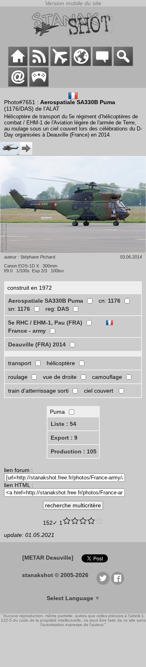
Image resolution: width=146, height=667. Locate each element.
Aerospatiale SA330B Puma (45, 300)
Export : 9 (64, 437)
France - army (27, 330)
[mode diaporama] (73, 205)
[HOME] (18, 64)
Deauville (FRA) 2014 (37, 344)
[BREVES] (39, 64)
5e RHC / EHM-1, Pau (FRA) (45, 322)
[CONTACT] (18, 84)
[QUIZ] (39, 84)
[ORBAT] (60, 64)
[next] (16, 153)
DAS (63, 309)
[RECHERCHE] (123, 64)
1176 (114, 300)
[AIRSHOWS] (81, 64)
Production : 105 (74, 451)
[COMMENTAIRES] (102, 64)
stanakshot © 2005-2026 (55, 575)
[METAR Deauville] (47, 557)
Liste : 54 (63, 424)
